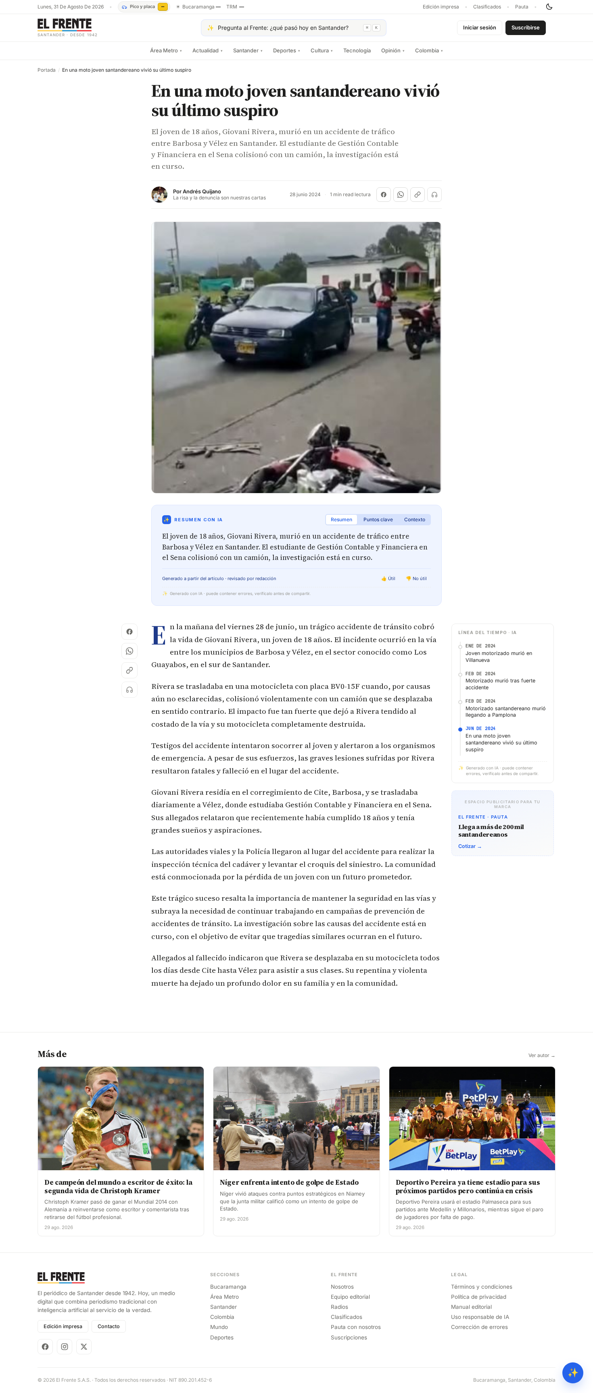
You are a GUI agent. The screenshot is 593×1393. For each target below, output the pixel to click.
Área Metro (166, 50)
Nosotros (342, 1286)
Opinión (393, 50)
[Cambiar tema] (549, 6)
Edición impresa (441, 7)
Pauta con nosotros (356, 1327)
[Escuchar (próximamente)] (434, 194)
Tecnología (357, 50)
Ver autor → (541, 1055)
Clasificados (487, 7)
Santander (248, 50)
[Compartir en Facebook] (383, 194)
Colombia (429, 50)
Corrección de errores (479, 1327)
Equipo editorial (350, 1297)
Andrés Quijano (202, 192)
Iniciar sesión (479, 27)
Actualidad (207, 50)
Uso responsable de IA (480, 1317)
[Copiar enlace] (417, 194)
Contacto (109, 1326)
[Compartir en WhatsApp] (400, 194)
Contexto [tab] (414, 519)
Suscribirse (526, 27)
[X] (84, 1346)
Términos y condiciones (481, 1286)
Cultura (322, 50)
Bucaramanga (228, 1286)
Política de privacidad (478, 1297)
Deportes (286, 50)
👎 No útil (416, 578)
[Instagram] (64, 1346)
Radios (339, 1307)
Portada (47, 70)
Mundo (219, 1327)
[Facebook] (45, 1346)
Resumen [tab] (341, 519)
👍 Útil (388, 578)
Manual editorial (471, 1307)
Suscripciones (349, 1337)
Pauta (521, 7)
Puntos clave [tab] (378, 519)
